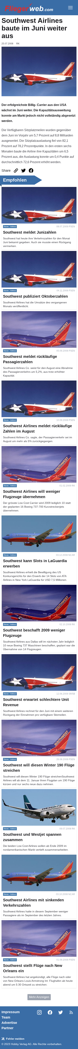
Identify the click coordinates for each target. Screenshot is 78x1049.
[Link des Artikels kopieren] (16, 170)
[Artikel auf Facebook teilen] (31, 170)
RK (18, 43)
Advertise (9, 1023)
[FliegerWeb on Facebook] (50, 1020)
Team (6, 1017)
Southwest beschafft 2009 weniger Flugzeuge (32, 587)
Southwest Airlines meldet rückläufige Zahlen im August (39, 382)
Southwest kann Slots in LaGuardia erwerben (32, 517)
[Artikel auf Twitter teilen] (23, 170)
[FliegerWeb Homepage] (29, 8)
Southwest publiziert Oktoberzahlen (25, 253)
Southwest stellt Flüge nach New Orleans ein (32, 922)
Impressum (11, 1012)
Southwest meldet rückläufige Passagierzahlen (33, 313)
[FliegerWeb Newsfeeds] (71, 1012)
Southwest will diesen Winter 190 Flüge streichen (35, 722)
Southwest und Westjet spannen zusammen (31, 791)
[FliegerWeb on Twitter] (60, 1020)
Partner (7, 1028)
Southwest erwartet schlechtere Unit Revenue (32, 656)
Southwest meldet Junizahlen (21, 189)
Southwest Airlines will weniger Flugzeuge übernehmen (39, 448)
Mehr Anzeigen (39, 997)
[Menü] (70, 7)
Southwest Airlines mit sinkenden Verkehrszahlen (35, 856)
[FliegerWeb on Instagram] (39, 1020)
